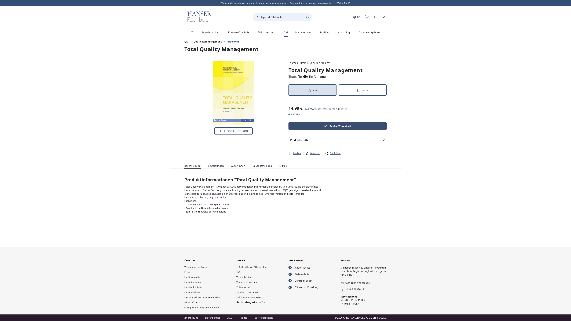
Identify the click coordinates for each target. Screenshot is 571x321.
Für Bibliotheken (192, 292)
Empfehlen (335, 153)
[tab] (192, 166)
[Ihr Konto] (384, 17)
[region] (233, 93)
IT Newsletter (243, 287)
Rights (243, 317)
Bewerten (315, 153)
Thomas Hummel (298, 62)
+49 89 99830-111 (355, 289)
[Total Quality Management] (233, 93)
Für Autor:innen (192, 282)
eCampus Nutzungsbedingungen (201, 307)
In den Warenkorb (341, 126)
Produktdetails (299, 140)
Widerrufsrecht (192, 302)
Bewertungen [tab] (216, 165)
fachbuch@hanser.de (357, 282)
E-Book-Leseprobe (236, 131)
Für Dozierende (192, 277)
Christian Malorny (320, 62)
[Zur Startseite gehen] (199, 16)
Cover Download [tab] (262, 165)
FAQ (238, 272)
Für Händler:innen (193, 287)
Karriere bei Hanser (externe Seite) (202, 297)
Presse (187, 272)
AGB (229, 317)
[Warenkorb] (367, 17)
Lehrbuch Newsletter (247, 292)
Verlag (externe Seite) (195, 267)
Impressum (191, 317)
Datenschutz (212, 317)
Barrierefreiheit (264, 317)
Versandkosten (338, 109)
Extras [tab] (283, 165)
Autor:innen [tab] (238, 165)
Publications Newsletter (248, 297)
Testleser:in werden (246, 282)
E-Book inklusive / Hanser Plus (252, 267)
